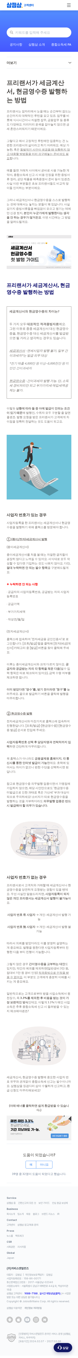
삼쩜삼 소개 (36, 44)
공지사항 (16, 44)
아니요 (44, 1164)
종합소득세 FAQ (62, 44)
